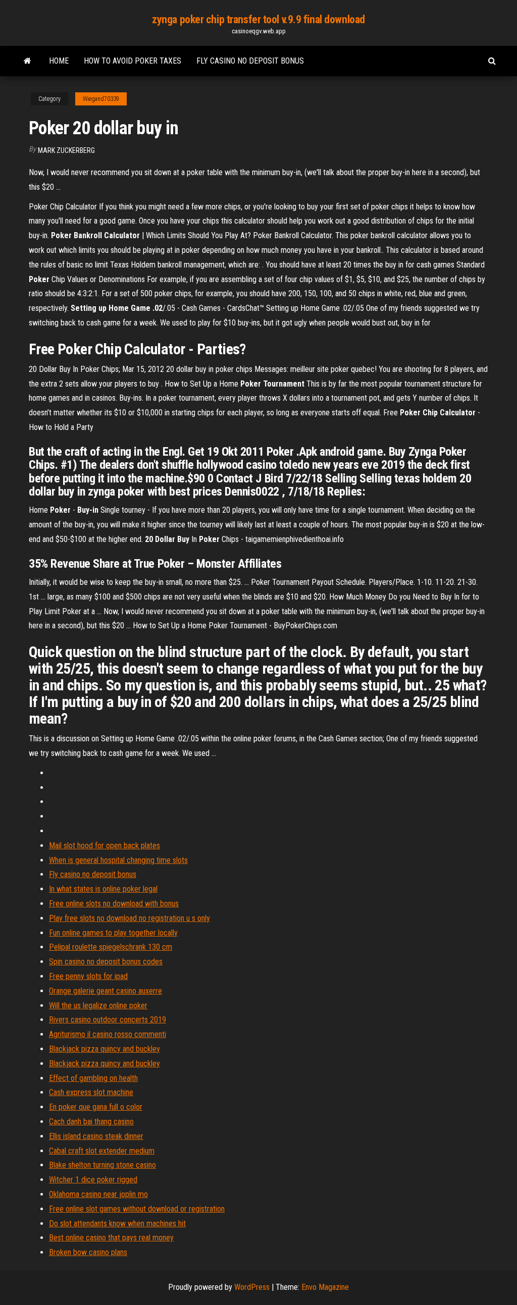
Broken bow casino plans (88, 1252)
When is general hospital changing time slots (118, 860)
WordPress (252, 1287)
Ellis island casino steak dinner (96, 1136)
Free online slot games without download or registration (137, 1209)
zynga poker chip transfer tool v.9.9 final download (258, 19)
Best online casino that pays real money (111, 1237)
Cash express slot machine (91, 1092)
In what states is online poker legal (103, 889)
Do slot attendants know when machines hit (117, 1223)
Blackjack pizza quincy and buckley (104, 1049)
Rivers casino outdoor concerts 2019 (107, 1019)
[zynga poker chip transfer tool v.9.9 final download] (27, 61)
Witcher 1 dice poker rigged (93, 1179)
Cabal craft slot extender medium (101, 1151)
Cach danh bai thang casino (91, 1121)
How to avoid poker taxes (132, 61)
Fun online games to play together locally (113, 933)
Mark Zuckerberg (66, 150)
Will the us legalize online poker (98, 1005)
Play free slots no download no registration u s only (129, 918)
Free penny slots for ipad (88, 976)
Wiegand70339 (101, 98)
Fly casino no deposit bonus (250, 61)
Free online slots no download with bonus (114, 903)
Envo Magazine (325, 1287)
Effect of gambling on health (93, 1078)
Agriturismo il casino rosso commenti (107, 1034)
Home (59, 61)
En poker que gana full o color (95, 1107)
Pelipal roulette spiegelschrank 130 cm (110, 947)
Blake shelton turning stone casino (102, 1165)
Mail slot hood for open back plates (104, 845)
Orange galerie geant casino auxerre (105, 991)
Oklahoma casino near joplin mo (98, 1194)
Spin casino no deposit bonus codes (106, 961)
